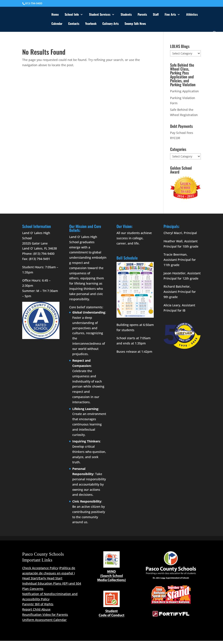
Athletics (192, 15)
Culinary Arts (110, 24)
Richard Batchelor (177, 286)
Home (55, 15)
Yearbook (90, 24)
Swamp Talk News (135, 24)
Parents (142, 15)
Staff (156, 15)
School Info (72, 15)
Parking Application (184, 91)
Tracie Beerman (175, 254)
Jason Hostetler (175, 273)
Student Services (99, 15)
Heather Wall (173, 241)
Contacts (73, 24)
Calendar (56, 24)
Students (126, 15)
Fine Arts (170, 15)
